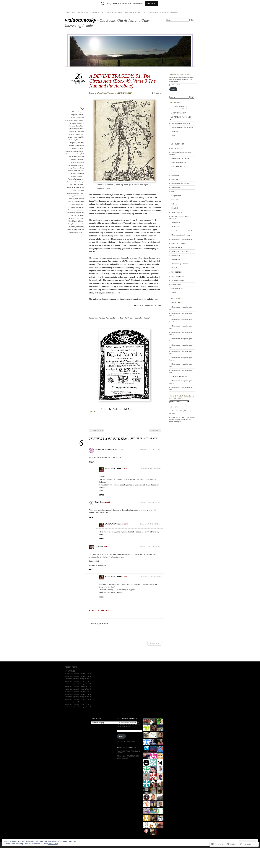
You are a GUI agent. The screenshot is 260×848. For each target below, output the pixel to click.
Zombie (81, 232)
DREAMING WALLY (178, 167)
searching (70, 196)
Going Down (175, 200)
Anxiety (73, 117)
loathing (77, 154)
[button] (124, 141)
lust (82, 154)
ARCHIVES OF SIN (177, 144)
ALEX (173, 136)
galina (173, 191)
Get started (151, 3)
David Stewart (100, 502)
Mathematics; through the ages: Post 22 (78, 679)
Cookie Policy (53, 844)
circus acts (72, 131)
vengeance (80, 227)
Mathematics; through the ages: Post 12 (78, 707)
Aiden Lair (174, 131)
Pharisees (80, 185)
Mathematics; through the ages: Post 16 (78, 694)
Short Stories (175, 260)
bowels (81, 120)
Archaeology (175, 140)
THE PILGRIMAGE (177, 276)
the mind (78, 212)
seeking (71, 198)
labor (73, 154)
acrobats (81, 115)
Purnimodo (99, 546)
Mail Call (81, 156)
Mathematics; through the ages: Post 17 (78, 691)
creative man (72, 137)
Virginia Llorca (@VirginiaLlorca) (107, 449)
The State (80, 218)
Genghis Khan (176, 195)
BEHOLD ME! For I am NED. (180, 158)
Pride (82, 187)
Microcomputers (73, 165)
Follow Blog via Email (181, 74)
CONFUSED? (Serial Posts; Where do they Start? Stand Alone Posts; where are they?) (142, 12)
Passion (70, 179)
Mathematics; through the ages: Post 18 (78, 689)
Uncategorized (176, 284)
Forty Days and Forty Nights (180, 183)
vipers (69, 229)
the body (81, 210)
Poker (77, 187)
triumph (70, 224)
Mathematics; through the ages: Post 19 (78, 686)
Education (80, 143)
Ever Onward (79, 145)
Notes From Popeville (178, 243)
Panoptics (80, 176)
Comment (154, 643)
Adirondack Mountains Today (181, 123)
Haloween (174, 204)
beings (76, 120)
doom (82, 140)
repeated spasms (72, 193)
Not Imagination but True (179, 377)
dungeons (73, 143)
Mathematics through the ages (181, 235)
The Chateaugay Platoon (179, 264)
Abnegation (73, 115)
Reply (91, 461)
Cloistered (80, 131)
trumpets (77, 224)
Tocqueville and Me (177, 280)
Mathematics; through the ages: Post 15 (78, 697)
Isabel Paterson (176, 212)
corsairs (76, 134)
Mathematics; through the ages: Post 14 (78, 699)
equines (71, 145)
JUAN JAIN (175, 227)
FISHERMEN (175, 179)
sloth (82, 201)
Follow (173, 89)
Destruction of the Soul (178, 162)
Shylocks (71, 201)
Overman (73, 176)
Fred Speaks (175, 187)
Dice (77, 140)
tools (82, 221)
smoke (72, 204)
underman (72, 227)
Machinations (73, 156)
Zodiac (173, 292)
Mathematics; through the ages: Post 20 (78, 684)
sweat (79, 207)
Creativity (80, 137)
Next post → (155, 431)
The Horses (71, 212)
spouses (73, 207)
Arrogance (80, 117)
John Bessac (175, 222)
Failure (74, 148)
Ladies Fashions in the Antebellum (182, 231)
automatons (69, 120)
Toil (78, 221)
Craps (81, 134)
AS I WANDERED (177, 148)
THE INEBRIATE (176, 272)
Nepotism (73, 173)
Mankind (73, 159)
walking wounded (78, 229)
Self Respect (79, 198)
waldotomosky (80, 20)
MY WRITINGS (176, 303)
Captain (70, 128)
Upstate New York (177, 288)
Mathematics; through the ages (181, 239)
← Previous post (97, 431)
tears (75, 210)
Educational (175, 171)
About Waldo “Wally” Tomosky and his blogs (84, 12)
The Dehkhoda (176, 268)
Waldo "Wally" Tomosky (106, 93)
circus (81, 128)
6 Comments (156, 93)
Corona (70, 134)
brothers (73, 123)
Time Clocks (72, 221)
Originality (80, 173)
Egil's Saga (175, 175)
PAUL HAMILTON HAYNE (179, 251)
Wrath (76, 232)
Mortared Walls (79, 170)
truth (82, 224)
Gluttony (75, 151)
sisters (77, 201)
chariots (76, 128)
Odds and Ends (176, 247)
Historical (174, 208)
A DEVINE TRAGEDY (124, 93)
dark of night (71, 140)
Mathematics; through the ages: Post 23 (78, 676)
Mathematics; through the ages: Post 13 (78, 704)
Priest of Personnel (77, 190)
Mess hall (80, 162)
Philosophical (175, 255)
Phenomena (71, 187)
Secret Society (79, 196)
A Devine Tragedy (78, 112)
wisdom (71, 232)
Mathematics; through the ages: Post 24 (78, 673)
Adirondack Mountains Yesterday (182, 127)
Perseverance (79, 179)
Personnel (70, 182)
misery (81, 165)
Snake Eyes (80, 204)
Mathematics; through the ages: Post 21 (78, 681)
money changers (73, 168)
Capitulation (80, 126)
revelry (81, 193)
